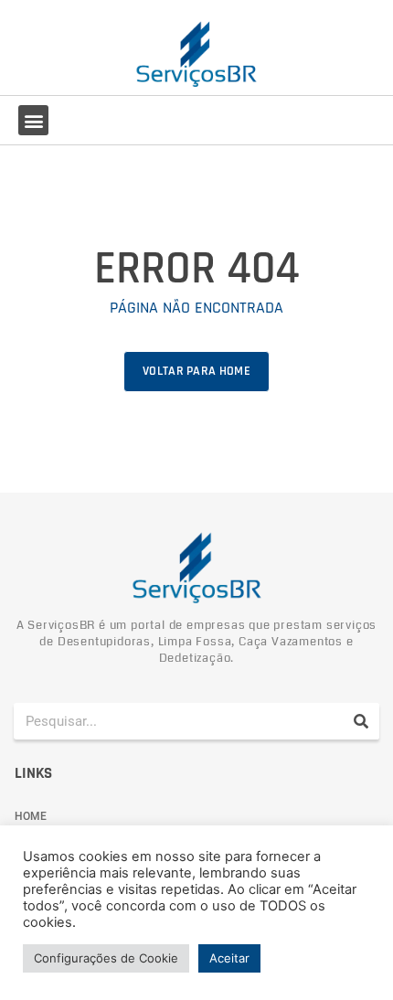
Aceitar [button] (229, 958)
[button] (33, 120)
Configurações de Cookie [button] (106, 958)
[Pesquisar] (361, 721)
